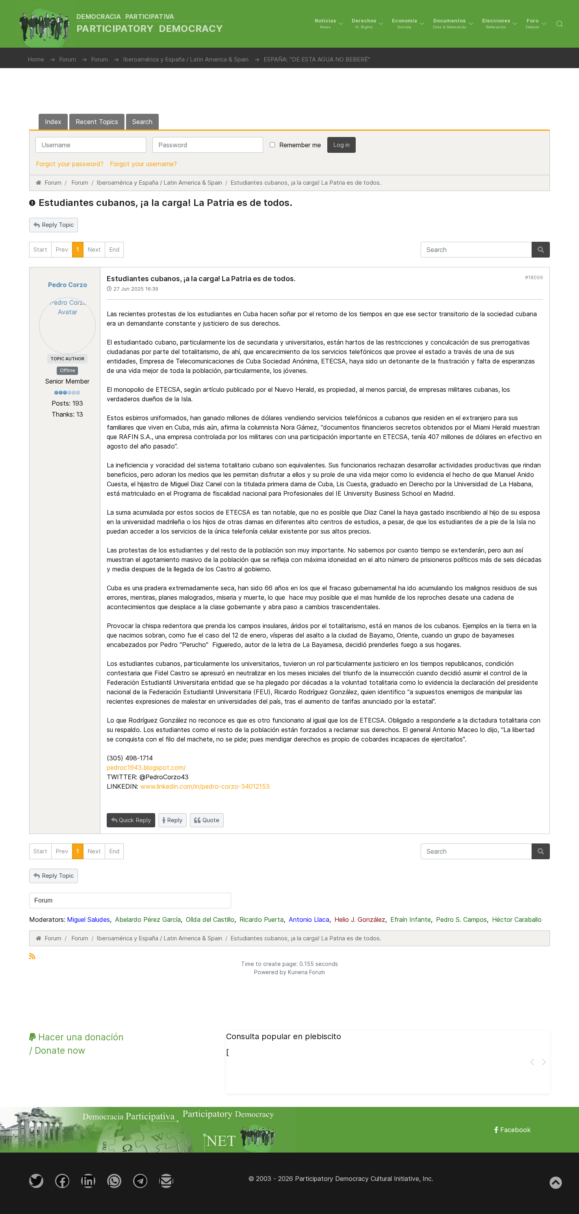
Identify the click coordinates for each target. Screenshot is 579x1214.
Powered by (270, 972)
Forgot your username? (143, 164)
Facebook (514, 1130)
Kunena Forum (306, 972)
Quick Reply (135, 820)
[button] (329, 23)
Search (142, 122)
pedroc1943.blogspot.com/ (146, 767)
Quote (210, 820)
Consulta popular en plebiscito (283, 1036)
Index (53, 122)
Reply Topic (58, 224)
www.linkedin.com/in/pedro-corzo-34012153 (205, 786)
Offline (67, 370)
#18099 (534, 277)
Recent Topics (97, 122)
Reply (174, 820)
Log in (341, 144)
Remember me (300, 145)
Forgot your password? (70, 164)
